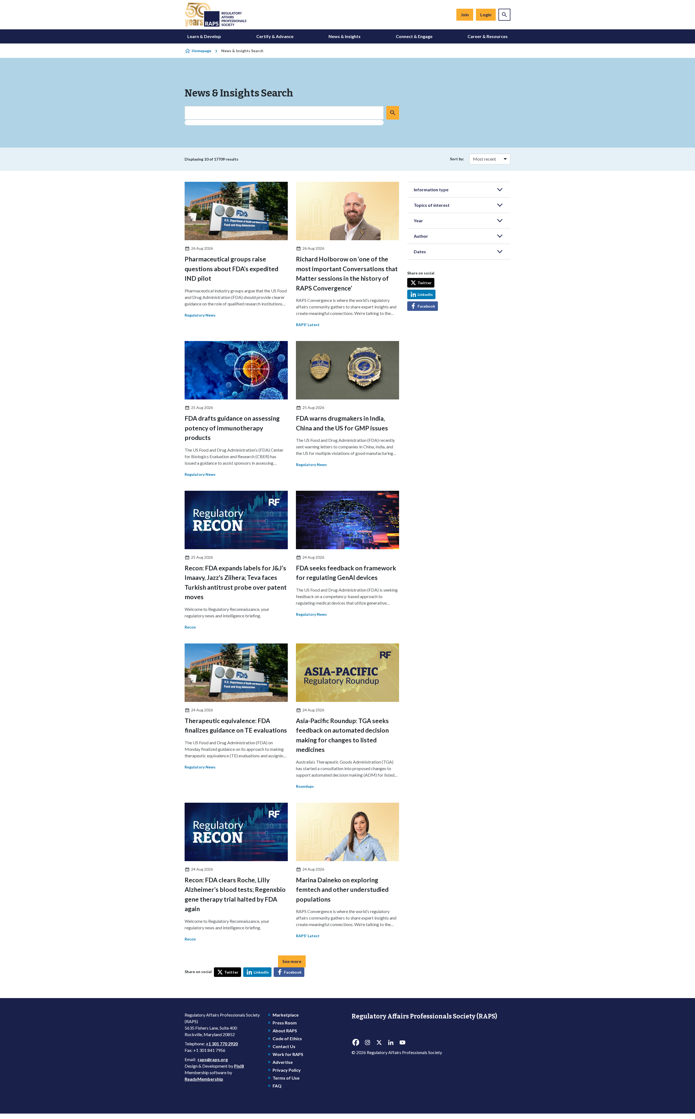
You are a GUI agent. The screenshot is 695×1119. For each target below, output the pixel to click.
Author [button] (421, 236)
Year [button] (418, 220)
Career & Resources (487, 36)
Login (485, 14)
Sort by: (457, 159)
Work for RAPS (288, 1054)
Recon (190, 627)
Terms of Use (286, 1077)
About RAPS (285, 1030)
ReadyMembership (204, 1079)
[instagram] (367, 1042)
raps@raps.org (213, 1059)
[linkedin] (391, 1042)
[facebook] (356, 1042)
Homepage (201, 50)
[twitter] (379, 1042)
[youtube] (402, 1042)
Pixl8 (239, 1065)
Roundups (305, 786)
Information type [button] (431, 189)
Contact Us (284, 1046)
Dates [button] (420, 251)
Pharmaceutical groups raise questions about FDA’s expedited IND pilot (231, 268)
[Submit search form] (392, 113)
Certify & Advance (274, 36)
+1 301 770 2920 (222, 1043)
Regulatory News (200, 315)
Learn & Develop (204, 36)
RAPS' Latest (308, 324)
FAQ (277, 1085)
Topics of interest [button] (432, 205)
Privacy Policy (287, 1070)
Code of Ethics (287, 1038)
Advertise (283, 1062)
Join (465, 14)
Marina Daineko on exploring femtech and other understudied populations (342, 889)
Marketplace (286, 1014)
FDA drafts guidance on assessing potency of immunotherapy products (232, 427)
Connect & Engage (414, 36)
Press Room (285, 1022)
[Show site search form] (504, 15)
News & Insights (344, 36)
